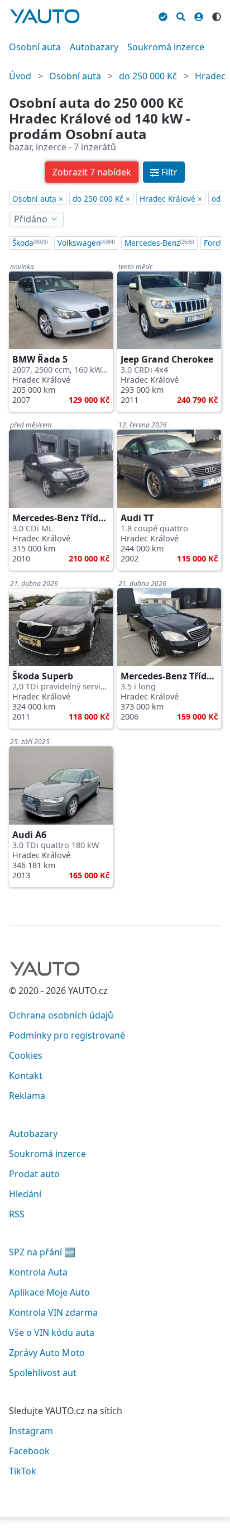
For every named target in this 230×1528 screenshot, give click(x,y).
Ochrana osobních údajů (61, 1015)
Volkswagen (86, 242)
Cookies (25, 1055)
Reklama (27, 1095)
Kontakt (25, 1075)
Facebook (29, 1451)
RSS (17, 1214)
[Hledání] (181, 15)
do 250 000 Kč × (101, 198)
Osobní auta (35, 47)
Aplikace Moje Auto (49, 1292)
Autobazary (94, 47)
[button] (91, 172)
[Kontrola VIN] (163, 15)
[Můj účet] (199, 15)
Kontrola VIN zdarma (53, 1312)
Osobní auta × (37, 198)
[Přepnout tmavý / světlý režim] (216, 15)
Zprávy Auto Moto (47, 1352)
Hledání (25, 1194)
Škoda (30, 242)
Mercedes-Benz (159, 242)
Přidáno (30, 219)
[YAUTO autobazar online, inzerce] (44, 16)
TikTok (22, 1471)
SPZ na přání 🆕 (42, 1252)
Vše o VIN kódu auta (51, 1332)
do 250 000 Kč (148, 76)
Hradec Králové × (171, 198)
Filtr (169, 172)
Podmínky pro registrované (67, 1035)
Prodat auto (34, 1174)
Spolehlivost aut (42, 1373)
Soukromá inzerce (165, 47)
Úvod (20, 76)
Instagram (31, 1431)
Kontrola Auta (38, 1272)
